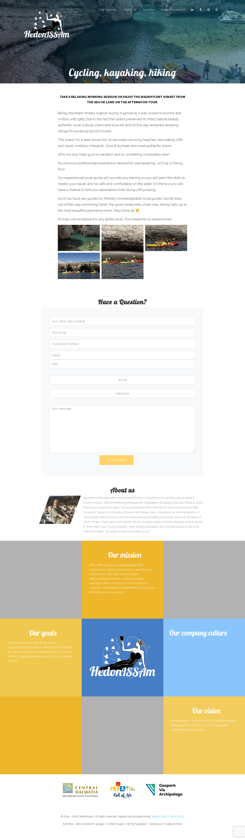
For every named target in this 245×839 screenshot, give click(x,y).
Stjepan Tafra (158, 816)
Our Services (108, 9)
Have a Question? (173, 9)
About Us (130, 9)
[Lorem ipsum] (79, 238)
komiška (148, 9)
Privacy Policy (176, 816)
